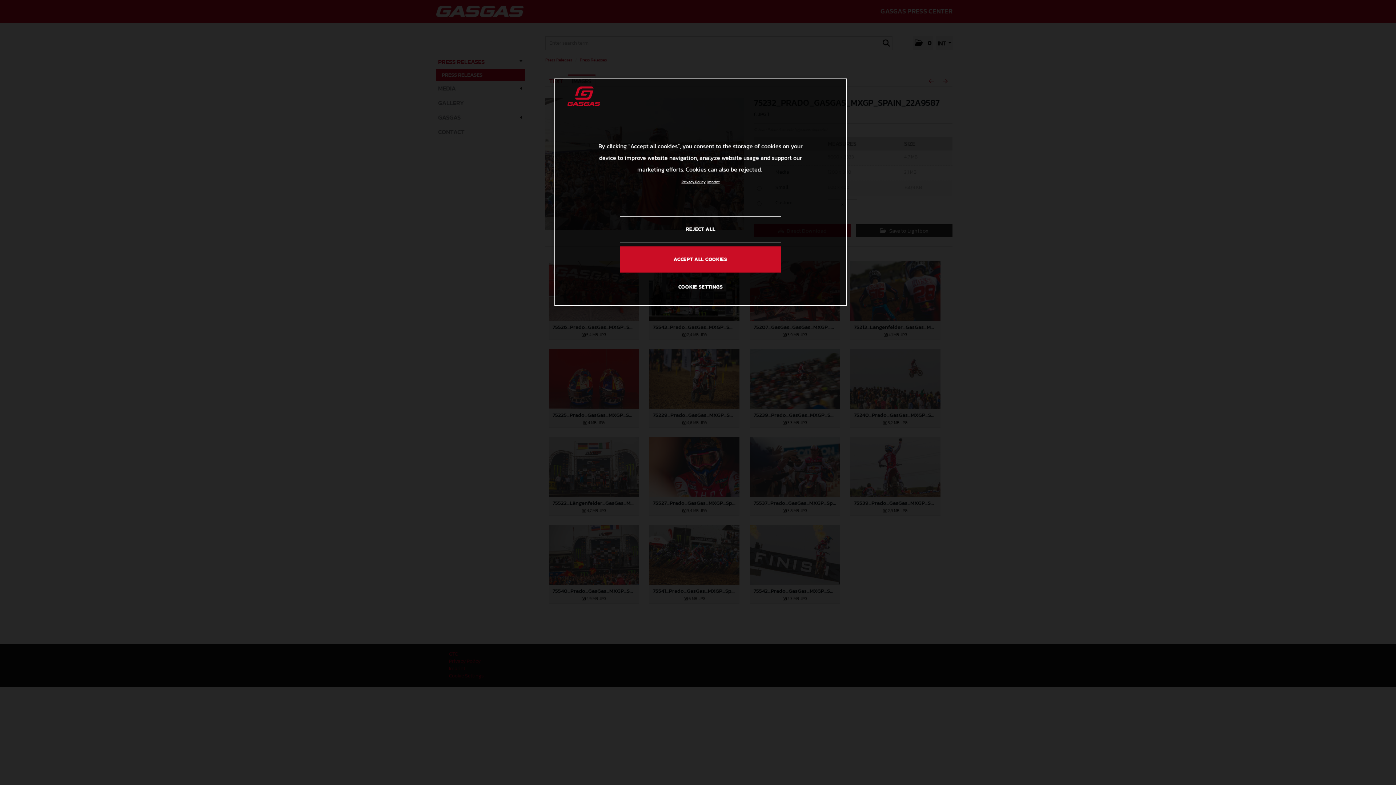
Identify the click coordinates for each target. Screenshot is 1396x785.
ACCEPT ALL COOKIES (700, 259)
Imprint (713, 182)
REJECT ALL (700, 229)
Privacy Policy (694, 182)
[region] (700, 192)
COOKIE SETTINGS (700, 287)
